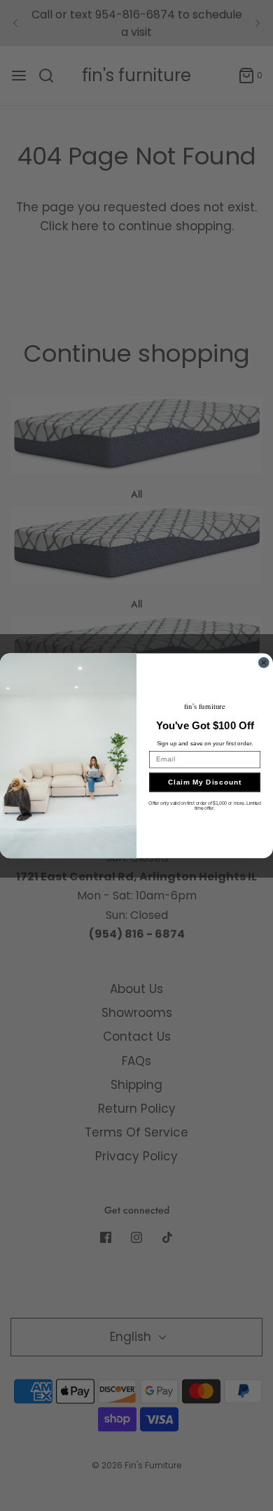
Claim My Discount (205, 781)
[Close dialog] (264, 662)
